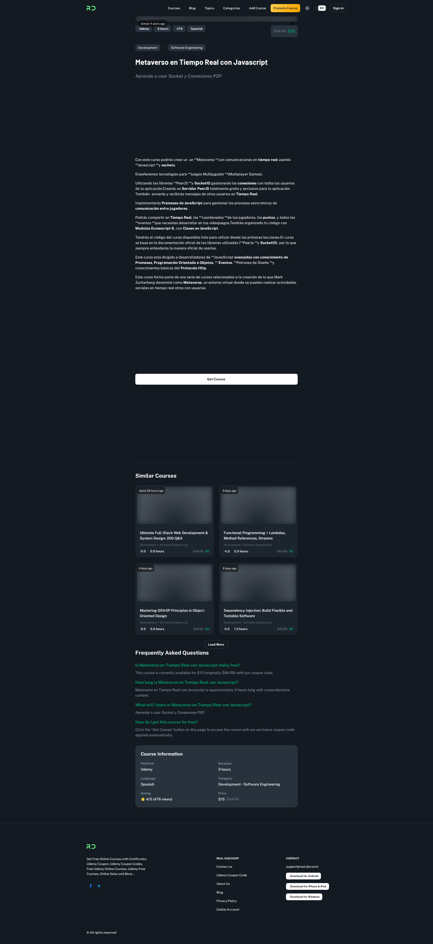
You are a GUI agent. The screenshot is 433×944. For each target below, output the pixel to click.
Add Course (257, 8)
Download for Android (304, 876)
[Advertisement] (216, 116)
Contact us (224, 866)
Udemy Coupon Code (231, 875)
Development (147, 47)
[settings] (307, 8)
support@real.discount (302, 866)
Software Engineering (187, 47)
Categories (231, 8)
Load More (216, 644)
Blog (192, 8)
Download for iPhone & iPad (308, 886)
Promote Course (285, 8)
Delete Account (227, 909)
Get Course (216, 379)
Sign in (338, 8)
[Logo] (91, 8)
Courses (174, 8)
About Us (223, 884)
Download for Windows (305, 896)
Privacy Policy (226, 901)
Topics (209, 8)
